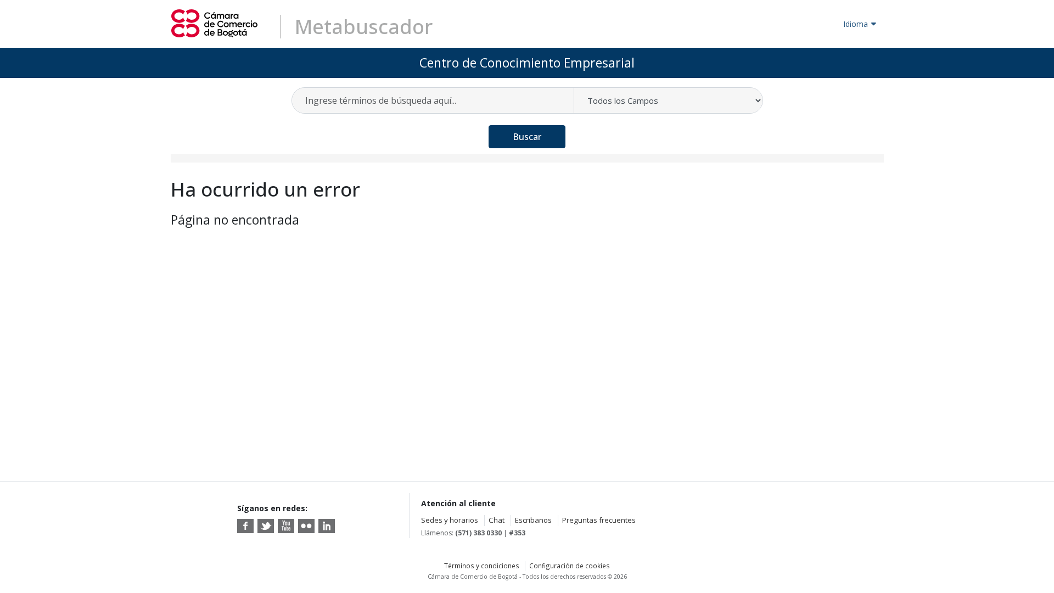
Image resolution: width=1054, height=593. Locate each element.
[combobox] (433, 100)
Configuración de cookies (569, 565)
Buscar (527, 137)
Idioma (855, 24)
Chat (496, 520)
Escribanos (533, 520)
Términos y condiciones (481, 565)
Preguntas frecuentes (599, 520)
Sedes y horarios (449, 520)
